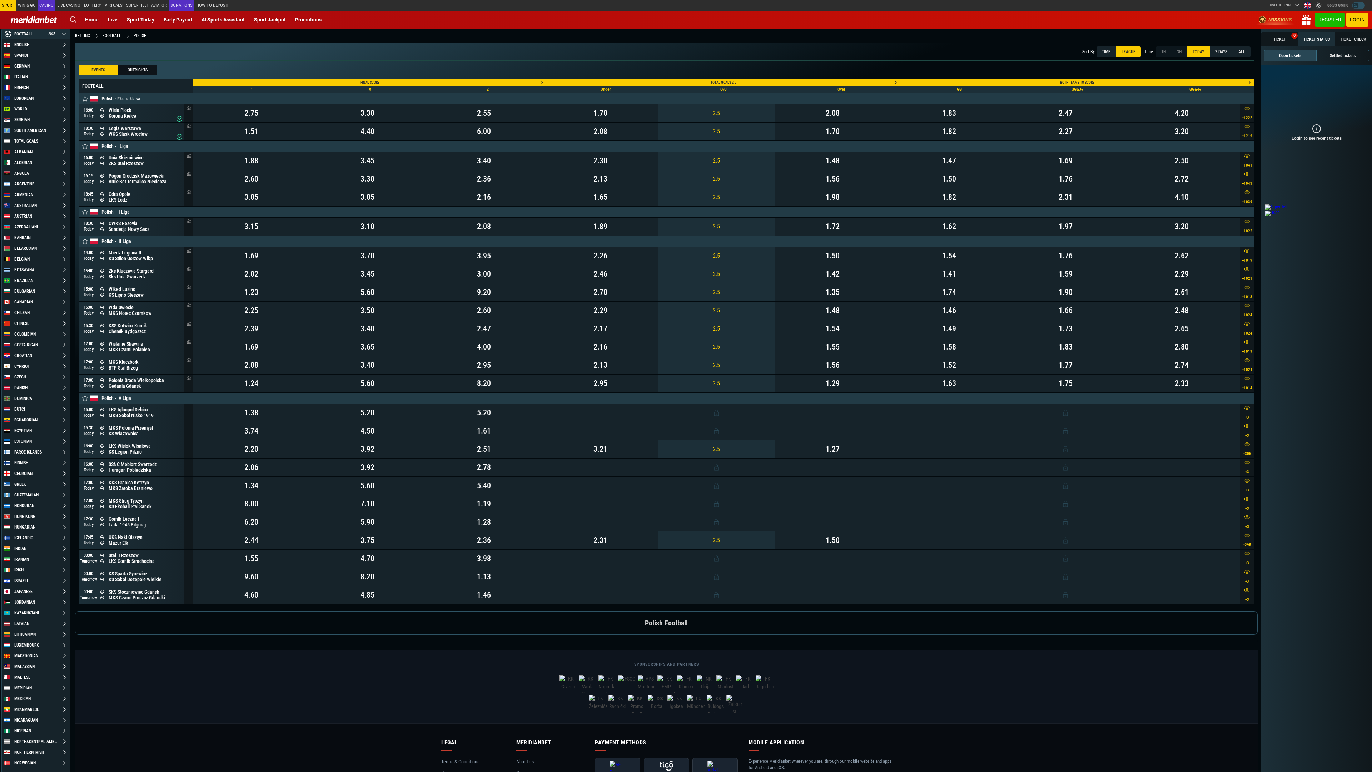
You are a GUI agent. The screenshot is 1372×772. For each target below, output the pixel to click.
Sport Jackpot (270, 20)
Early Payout (178, 20)
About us (525, 761)
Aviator (159, 5)
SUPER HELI (137, 5)
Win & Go (27, 5)
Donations (181, 5)
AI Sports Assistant (223, 20)
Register (1329, 20)
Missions (1280, 20)
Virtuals (114, 5)
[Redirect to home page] (34, 20)
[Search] (73, 19)
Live (113, 20)
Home (92, 20)
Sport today (140, 20)
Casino (46, 5)
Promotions (308, 20)
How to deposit (212, 5)
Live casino (68, 5)
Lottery (92, 5)
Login (1357, 20)
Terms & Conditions (460, 761)
